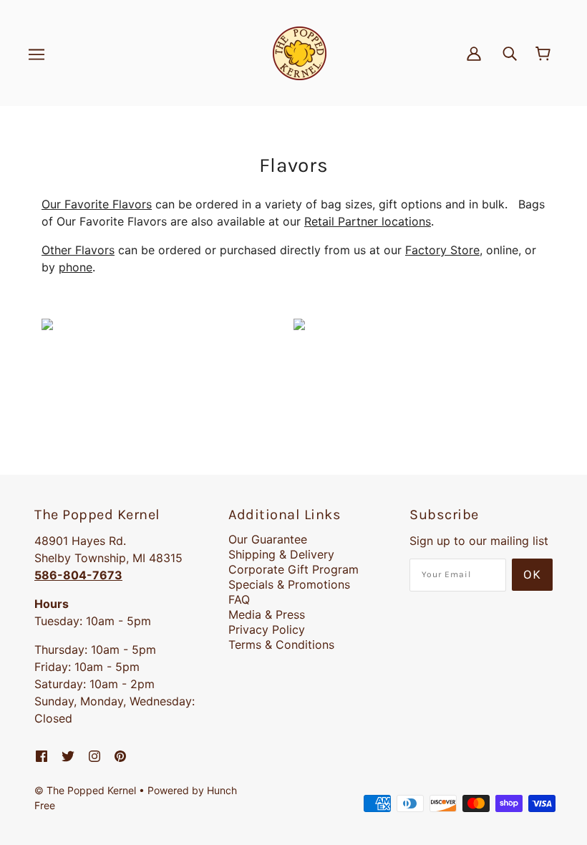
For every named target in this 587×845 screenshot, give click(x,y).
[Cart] (545, 54)
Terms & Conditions (281, 644)
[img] (510, 53)
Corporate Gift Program (293, 569)
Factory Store (442, 250)
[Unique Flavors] (299, 323)
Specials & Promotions (289, 584)
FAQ (239, 599)
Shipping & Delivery (281, 554)
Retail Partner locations (367, 221)
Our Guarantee (267, 539)
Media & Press (266, 614)
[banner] (299, 52)
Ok (532, 574)
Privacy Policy (266, 629)
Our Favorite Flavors (97, 204)
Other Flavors (78, 250)
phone (75, 267)
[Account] (474, 53)
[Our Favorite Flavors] (47, 323)
